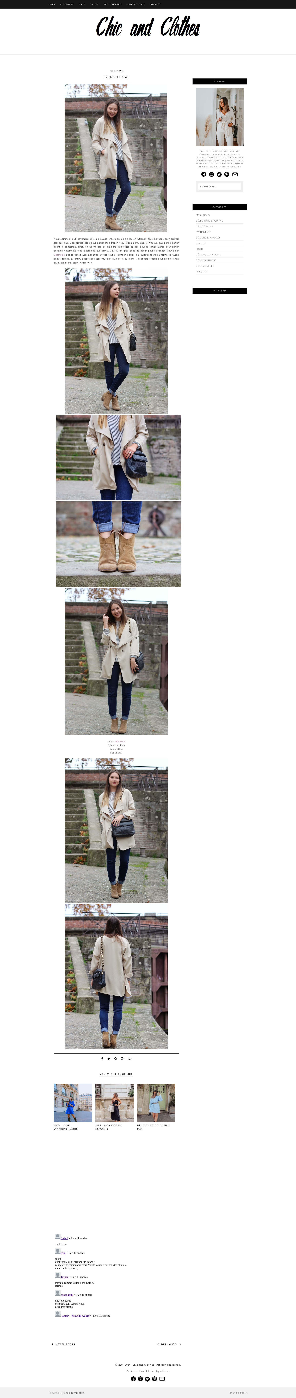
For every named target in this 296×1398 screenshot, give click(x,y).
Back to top (237, 1392)
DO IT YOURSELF (205, 265)
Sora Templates (74, 1392)
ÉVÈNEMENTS (203, 232)
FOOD (199, 248)
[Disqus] (116, 1187)
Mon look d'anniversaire (66, 1127)
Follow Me (67, 4)
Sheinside (59, 255)
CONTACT (155, 4)
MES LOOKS (117, 70)
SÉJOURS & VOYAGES (208, 237)
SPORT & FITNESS (206, 260)
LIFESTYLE (201, 271)
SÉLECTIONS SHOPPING (210, 220)
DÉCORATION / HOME (208, 254)
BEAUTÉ (200, 243)
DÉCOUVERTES (204, 226)
